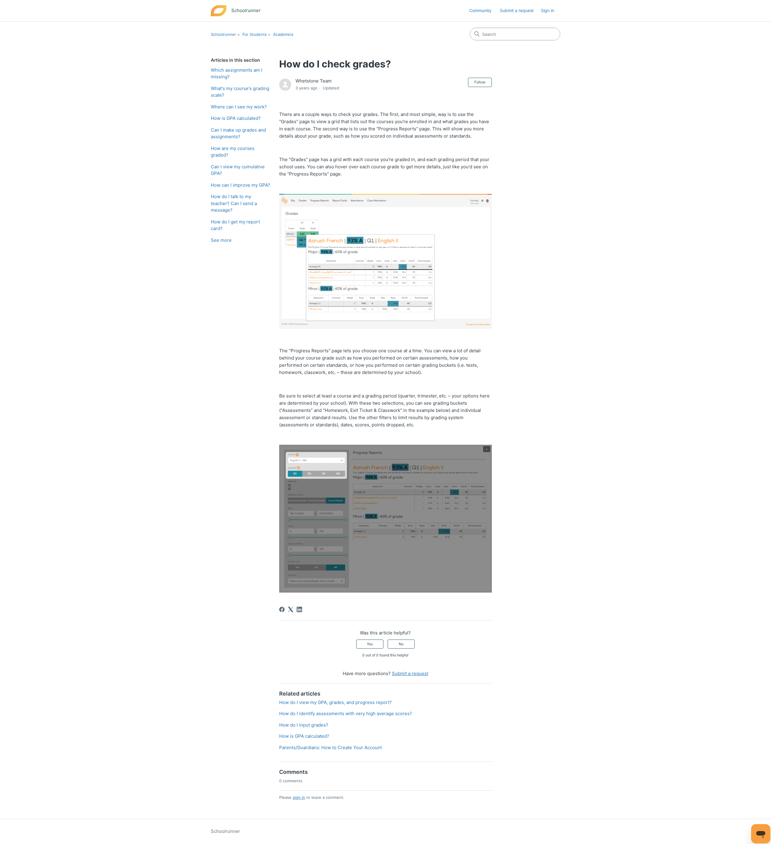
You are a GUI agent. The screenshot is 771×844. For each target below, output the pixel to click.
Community (480, 10)
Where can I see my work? (239, 107)
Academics (283, 34)
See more (221, 240)
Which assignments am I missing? (236, 73)
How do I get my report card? (235, 225)
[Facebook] (282, 609)
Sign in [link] (547, 10)
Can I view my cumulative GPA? (238, 170)
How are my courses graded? (232, 151)
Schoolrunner (223, 34)
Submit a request (517, 10)
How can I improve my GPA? (240, 185)
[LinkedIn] (299, 609)
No (401, 644)
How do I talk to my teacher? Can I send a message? (234, 203)
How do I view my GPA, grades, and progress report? (335, 702)
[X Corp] (290, 609)
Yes (370, 644)
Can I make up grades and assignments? (238, 133)
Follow (479, 82)
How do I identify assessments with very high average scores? (345, 713)
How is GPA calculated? (236, 118)
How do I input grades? (303, 725)
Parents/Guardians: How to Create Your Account (330, 747)
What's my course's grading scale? (240, 92)
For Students (254, 34)
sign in (299, 797)
